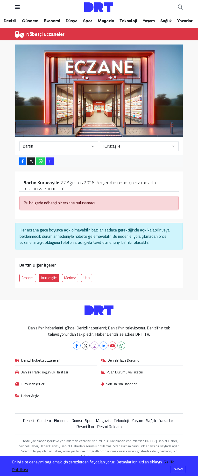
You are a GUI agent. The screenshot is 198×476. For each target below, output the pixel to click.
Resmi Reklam (109, 427)
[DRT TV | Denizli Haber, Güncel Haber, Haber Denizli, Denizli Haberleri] (98, 6)
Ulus (87, 278)
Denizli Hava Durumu (123, 361)
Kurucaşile (49, 278)
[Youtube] (112, 346)
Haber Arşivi (30, 396)
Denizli (10, 20)
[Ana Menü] (17, 7)
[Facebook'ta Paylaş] (22, 161)
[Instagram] (95, 346)
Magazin (106, 20)
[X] (86, 346)
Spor (87, 20)
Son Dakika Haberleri (121, 384)
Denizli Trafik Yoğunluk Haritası (44, 372)
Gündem (30, 20)
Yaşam (149, 20)
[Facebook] (77, 346)
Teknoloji (128, 20)
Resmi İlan (85, 427)
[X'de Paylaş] (31, 161)
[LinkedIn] (103, 346)
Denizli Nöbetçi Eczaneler (40, 361)
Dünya (72, 20)
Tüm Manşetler (32, 384)
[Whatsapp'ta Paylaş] (40, 161)
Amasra (27, 278)
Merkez (70, 278)
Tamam (178, 469)
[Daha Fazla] (50, 161)
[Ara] (180, 7)
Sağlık (165, 20)
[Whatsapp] (121, 346)
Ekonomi (52, 20)
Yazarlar (184, 20)
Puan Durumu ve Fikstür (125, 372)
